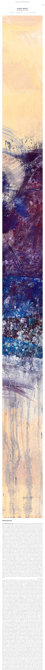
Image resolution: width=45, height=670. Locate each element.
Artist (26, 12)
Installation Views (19, 12)
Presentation (11, 12)
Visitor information (32, 12)
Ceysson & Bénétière (22, 1)
